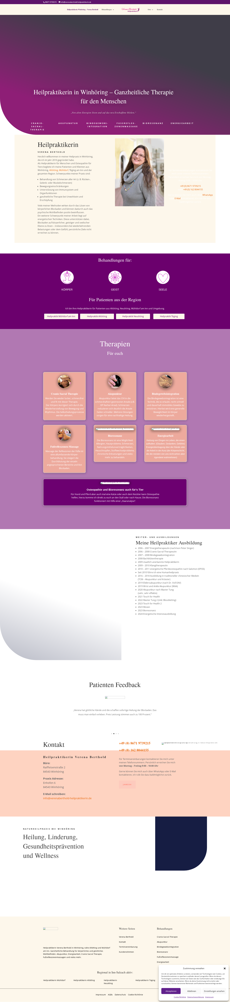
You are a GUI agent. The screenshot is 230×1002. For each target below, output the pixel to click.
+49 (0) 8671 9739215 (190, 186)
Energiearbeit (182, 123)
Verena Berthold (126, 937)
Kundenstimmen (126, 952)
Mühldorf (63, 170)
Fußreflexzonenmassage (167, 957)
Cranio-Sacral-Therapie (37, 126)
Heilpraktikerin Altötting (84, 980)
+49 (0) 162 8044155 (193, 189)
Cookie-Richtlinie (180, 997)
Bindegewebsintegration (168, 947)
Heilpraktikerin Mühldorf (54, 980)
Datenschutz (120, 994)
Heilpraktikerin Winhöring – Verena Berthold (82, 10)
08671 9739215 (51, 2)
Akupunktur (68, 123)
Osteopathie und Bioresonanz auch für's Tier (115, 489)
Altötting (53, 170)
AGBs (110, 994)
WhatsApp (207, 194)
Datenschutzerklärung (195, 997)
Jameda (127, 784)
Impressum (209, 997)
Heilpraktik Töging (169, 316)
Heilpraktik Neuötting (133, 316)
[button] (224, 968)
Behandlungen (107, 10)
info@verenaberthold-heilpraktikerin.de (67, 798)
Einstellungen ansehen (214, 991)
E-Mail (178, 198)
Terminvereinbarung (128, 947)
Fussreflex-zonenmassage (126, 125)
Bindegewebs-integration (97, 125)
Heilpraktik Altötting (97, 316)
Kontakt (160, 10)
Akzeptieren (171, 991)
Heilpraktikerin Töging (145, 980)
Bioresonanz (153, 123)
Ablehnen (191, 991)
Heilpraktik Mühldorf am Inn (61, 316)
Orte (149, 10)
